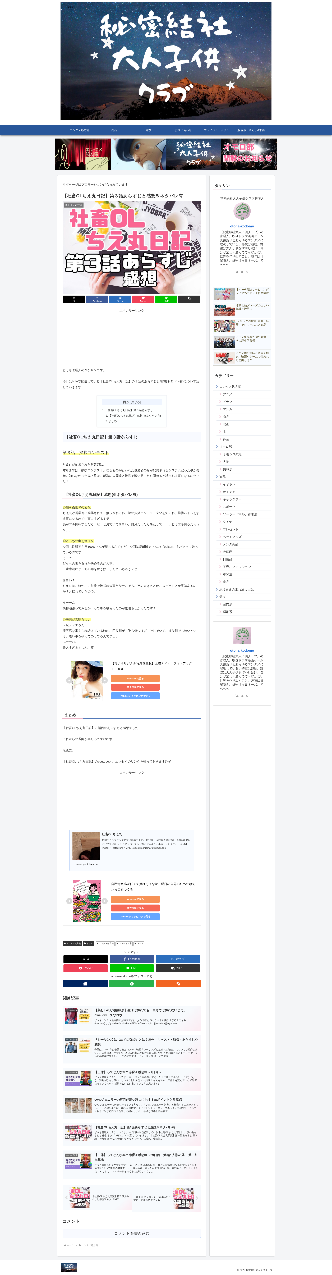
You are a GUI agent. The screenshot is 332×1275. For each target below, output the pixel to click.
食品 (226, 582)
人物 (226, 462)
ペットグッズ (232, 537)
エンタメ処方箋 (73, 943)
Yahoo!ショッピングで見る (135, 695)
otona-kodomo (242, 226)
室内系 (227, 604)
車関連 (227, 574)
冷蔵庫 (227, 552)
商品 (226, 417)
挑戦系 (227, 469)
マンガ (227, 409)
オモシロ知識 (232, 454)
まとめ (112, 421)
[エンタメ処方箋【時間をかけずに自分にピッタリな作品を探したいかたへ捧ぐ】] (83, 154)
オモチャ (229, 492)
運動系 (227, 612)
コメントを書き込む (132, 1233)
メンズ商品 (230, 544)
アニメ (227, 394)
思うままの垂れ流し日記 (236, 589)
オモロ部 (225, 446)
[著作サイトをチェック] (85, 983)
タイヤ (227, 522)
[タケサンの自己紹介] (138, 154)
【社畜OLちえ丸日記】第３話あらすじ (129, 410)
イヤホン (229, 484)
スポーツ (229, 506)
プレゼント (230, 529)
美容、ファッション (237, 566)
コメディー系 (125, 943)
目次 (126, 402)
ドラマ (90, 943)
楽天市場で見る (135, 687)
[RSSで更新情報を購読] (178, 983)
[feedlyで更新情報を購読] (131, 983)
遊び (222, 597)
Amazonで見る (135, 678)
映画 (226, 424)
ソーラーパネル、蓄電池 (240, 514)
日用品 (227, 559)
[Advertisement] (132, 337)
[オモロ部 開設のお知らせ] (249, 154)
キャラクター (232, 499)
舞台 (226, 439)
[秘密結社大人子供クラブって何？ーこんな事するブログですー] (193, 154)
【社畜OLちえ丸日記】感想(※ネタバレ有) (134, 415)
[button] (189, 299)
